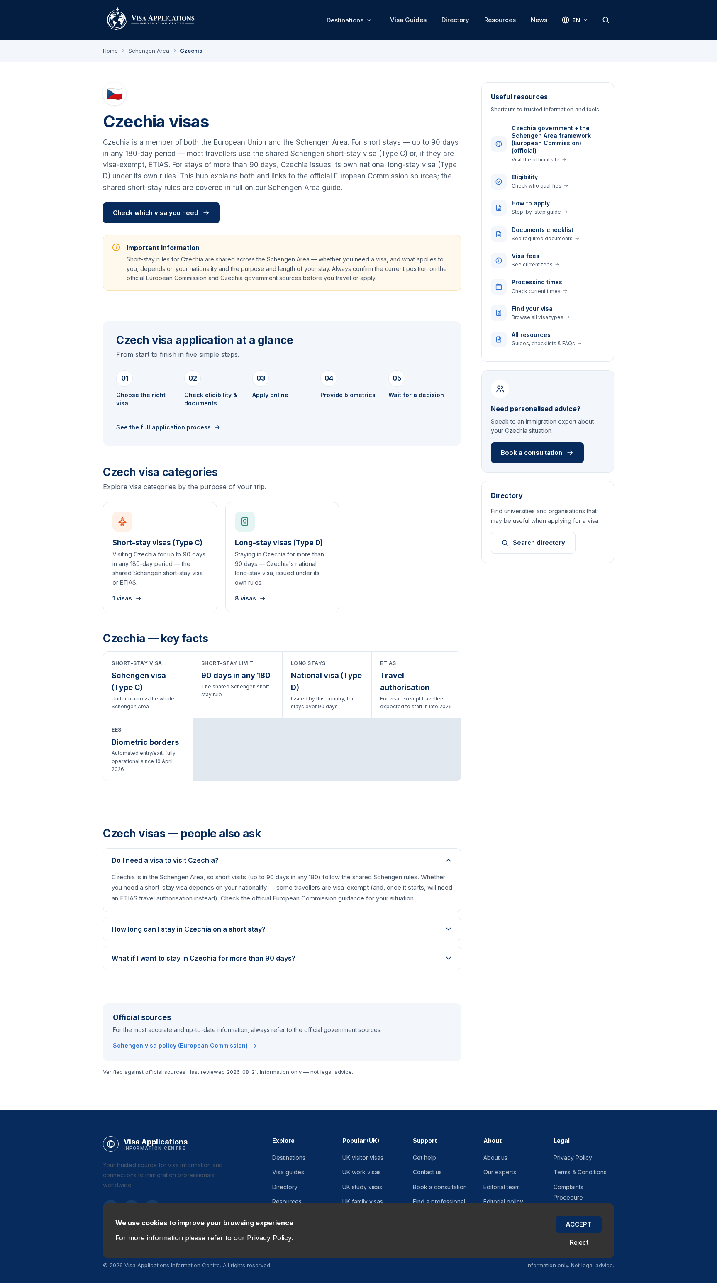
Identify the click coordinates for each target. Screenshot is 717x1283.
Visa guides (288, 1172)
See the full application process (163, 427)
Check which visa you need (155, 213)
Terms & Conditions (580, 1172)
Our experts (499, 1172)
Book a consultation (531, 452)
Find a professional (439, 1201)
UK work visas (361, 1172)
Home (110, 50)
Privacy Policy (573, 1157)
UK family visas (362, 1201)
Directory (455, 20)
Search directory (539, 542)
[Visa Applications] (150, 20)
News (539, 20)
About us (495, 1157)
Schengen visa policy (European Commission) (180, 1045)
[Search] (606, 20)
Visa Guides (408, 20)
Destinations (345, 20)
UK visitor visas (362, 1157)
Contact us (427, 1172)
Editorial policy (503, 1201)
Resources (500, 20)
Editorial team (501, 1186)
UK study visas (362, 1186)
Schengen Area (149, 50)
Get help (424, 1157)
